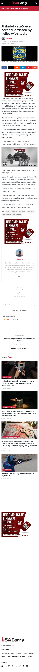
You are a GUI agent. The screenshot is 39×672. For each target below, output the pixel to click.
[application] (20, 157)
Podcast (31, 653)
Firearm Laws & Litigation (11, 437)
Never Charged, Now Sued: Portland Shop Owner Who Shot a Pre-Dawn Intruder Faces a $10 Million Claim (19, 413)
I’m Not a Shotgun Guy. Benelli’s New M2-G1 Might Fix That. (18, 474)
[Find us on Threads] (27, 666)
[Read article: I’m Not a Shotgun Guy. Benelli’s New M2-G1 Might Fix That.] (20, 463)
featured (14, 211)
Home (3, 23)
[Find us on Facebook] (5, 666)
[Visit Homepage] (19, 3)
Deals (8, 656)
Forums (25, 653)
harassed (22, 211)
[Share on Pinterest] (29, 67)
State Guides (5, 653)
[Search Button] (37, 3)
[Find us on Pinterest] (23, 666)
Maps (12, 653)
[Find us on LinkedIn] (16, 666)
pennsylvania (6, 215)
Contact (30, 656)
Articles (8, 23)
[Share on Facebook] (4, 67)
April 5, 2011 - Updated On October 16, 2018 (16, 41)
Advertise (22, 656)
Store (3, 656)
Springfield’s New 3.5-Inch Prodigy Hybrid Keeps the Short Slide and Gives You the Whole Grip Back (18, 383)
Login (34, 305)
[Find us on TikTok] (20, 666)
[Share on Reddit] (17, 67)
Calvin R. (9, 38)
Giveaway (15, 656)
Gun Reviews (7, 377)
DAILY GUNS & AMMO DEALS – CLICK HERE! (15, 8)
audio (8, 211)
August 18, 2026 (6, 388)
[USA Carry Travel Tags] (19, 85)
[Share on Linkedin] (23, 67)
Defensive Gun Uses (9, 407)
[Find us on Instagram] (9, 666)
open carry (31, 211)
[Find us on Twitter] (13, 666)
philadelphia (17, 215)
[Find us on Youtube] (2, 666)
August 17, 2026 (6, 418)
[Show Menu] (2, 3)
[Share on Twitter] (11, 67)
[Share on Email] (35, 67)
